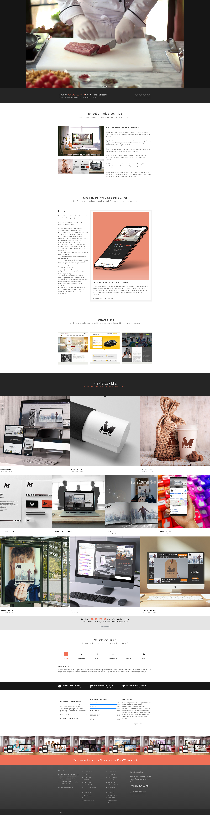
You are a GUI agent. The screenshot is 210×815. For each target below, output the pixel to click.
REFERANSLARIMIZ (138, 3)
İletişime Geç (105, 626)
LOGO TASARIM (74, 471)
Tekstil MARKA (111, 790)
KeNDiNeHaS (141, 812)
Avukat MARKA (111, 775)
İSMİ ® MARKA (83, 3)
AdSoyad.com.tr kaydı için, (68, 715)
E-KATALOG (109, 533)
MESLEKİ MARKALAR (107, 3)
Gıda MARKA (110, 792)
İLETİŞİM (148, 3)
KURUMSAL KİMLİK (4, 533)
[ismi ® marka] (141, 772)
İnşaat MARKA (111, 797)
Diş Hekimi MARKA (112, 777)
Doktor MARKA (111, 780)
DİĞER (105, 719)
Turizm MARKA (111, 787)
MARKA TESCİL (145, 471)
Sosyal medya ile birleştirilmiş (69, 718)
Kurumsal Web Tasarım (90, 787)
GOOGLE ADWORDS (146, 612)
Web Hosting (148, 812)
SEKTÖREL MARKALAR (123, 3)
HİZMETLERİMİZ (93, 3)
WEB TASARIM (3, 471)
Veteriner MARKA (111, 782)
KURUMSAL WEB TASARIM (59, 533)
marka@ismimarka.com (67, 787)
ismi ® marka (70, 812)
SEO (72, 612)
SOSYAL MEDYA (163, 533)
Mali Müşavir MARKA (112, 785)
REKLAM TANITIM (4, 612)
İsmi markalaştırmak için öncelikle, (70, 701)
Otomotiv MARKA (111, 795)
